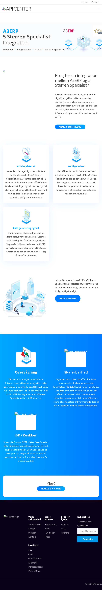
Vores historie (34, 524)
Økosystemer (34, 558)
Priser (47, 537)
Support (65, 524)
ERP (30, 550)
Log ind (84, 2)
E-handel (32, 562)
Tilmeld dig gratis (51, 488)
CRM (30, 554)
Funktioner (50, 532)
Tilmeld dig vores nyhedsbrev (84, 524)
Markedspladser (35, 566)
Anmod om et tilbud (70, 127)
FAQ (63, 528)
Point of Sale (34, 571)
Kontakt (94, 2)
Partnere (65, 532)
